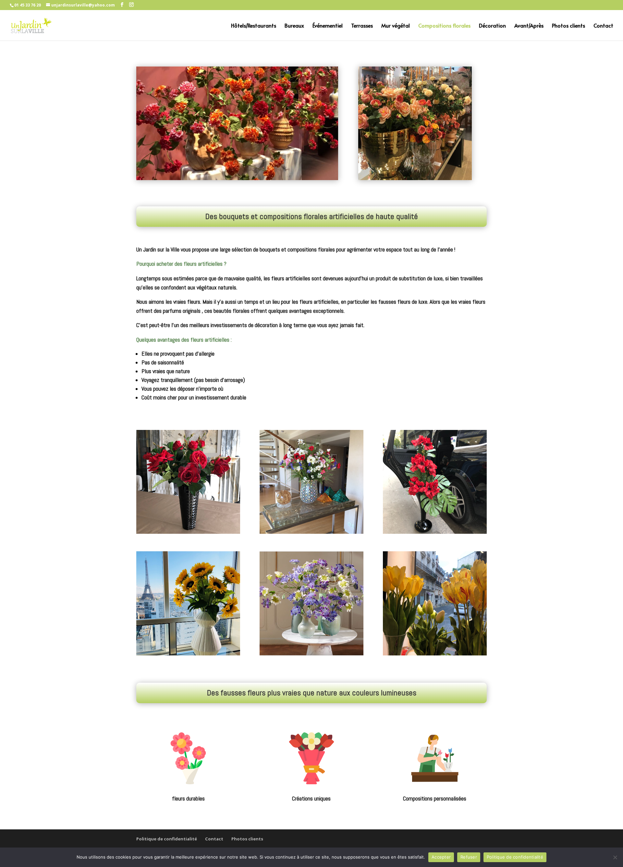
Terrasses (362, 26)
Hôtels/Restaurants (253, 26)
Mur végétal (395, 26)
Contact (603, 26)
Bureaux (294, 26)
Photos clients (568, 26)
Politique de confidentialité (166, 839)
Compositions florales (444, 26)
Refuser (468, 857)
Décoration (492, 26)
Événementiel (327, 26)
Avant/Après (529, 26)
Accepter (441, 857)
